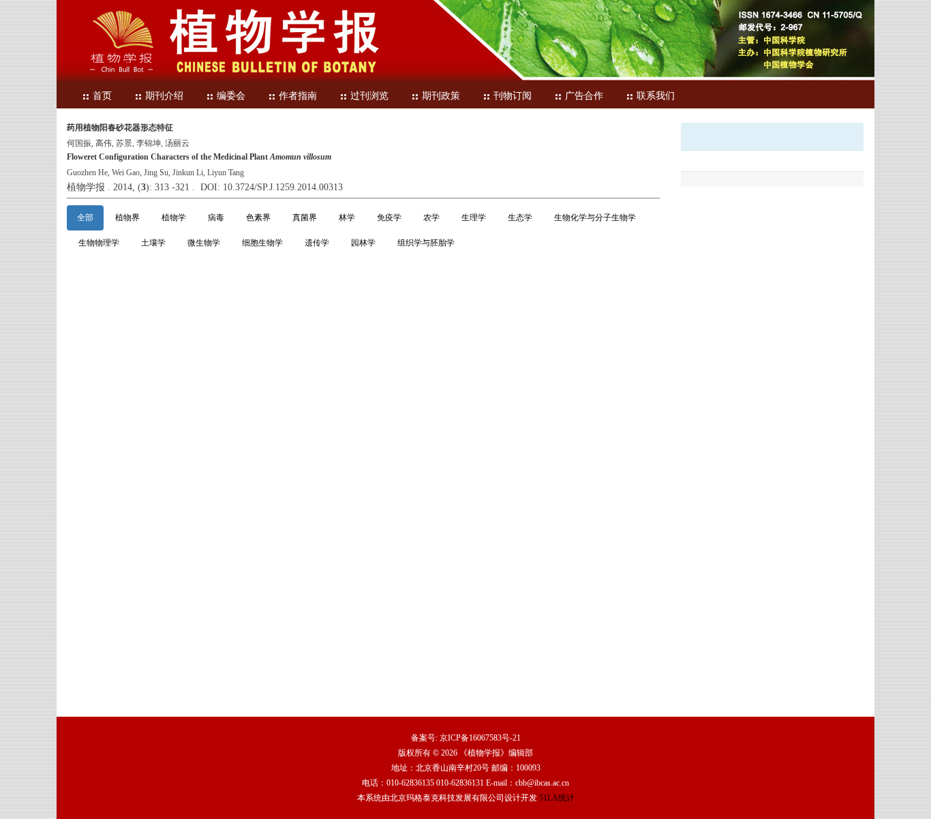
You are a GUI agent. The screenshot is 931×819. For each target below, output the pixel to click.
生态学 (520, 217)
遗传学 (317, 243)
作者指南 (298, 96)
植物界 (127, 217)
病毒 (216, 217)
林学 (347, 217)
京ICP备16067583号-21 (480, 738)
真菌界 (304, 217)
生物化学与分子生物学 (595, 217)
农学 (431, 217)
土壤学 (153, 243)
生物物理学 (98, 243)
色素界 (258, 217)
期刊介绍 (164, 96)
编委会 (231, 96)
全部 (85, 217)
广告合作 (584, 96)
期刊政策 (441, 96)
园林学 (363, 243)
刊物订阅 (512, 96)
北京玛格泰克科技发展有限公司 (447, 798)
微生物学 (203, 243)
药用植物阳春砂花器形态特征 (120, 127)
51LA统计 (557, 798)
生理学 (473, 217)
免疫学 (389, 217)
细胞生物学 (262, 243)
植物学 (174, 217)
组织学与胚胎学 (426, 243)
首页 (102, 96)
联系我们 (656, 96)
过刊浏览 (369, 96)
